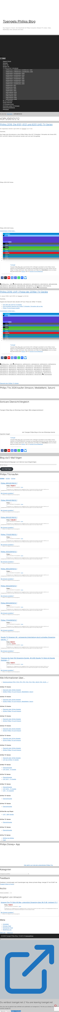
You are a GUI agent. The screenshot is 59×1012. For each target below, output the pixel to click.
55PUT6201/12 (4, 287)
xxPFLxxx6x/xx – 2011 (11, 95)
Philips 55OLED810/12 (9, 586)
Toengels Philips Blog (19, 21)
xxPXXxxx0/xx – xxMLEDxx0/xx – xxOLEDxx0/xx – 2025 (19, 71)
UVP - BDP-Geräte (8, 814)
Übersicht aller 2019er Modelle (12, 758)
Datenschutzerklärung (9, 107)
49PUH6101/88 (53, 284)
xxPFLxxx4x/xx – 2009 (11, 99)
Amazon (23, 271)
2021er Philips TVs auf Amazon (12, 740)
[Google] (12, 277)
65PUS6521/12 (12, 374)
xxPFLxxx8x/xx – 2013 (11, 92)
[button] (6, 234)
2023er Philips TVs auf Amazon (12, 721)
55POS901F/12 (38, 371)
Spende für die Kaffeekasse (36, 271)
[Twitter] (5, 277)
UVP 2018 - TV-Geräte (9, 769)
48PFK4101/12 (12, 369)
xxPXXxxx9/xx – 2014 (11, 90)
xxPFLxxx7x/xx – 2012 (11, 94)
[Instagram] (15, 277)
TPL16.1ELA (29, 287)
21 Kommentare (47, 374)
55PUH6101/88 (21, 286)
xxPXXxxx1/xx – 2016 (11, 87)
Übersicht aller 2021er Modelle (12, 738)
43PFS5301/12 (21, 367)
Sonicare (5, 63)
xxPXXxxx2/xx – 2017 (11, 85)
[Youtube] (9, 277)
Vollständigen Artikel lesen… (7, 231)
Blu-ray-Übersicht (8, 100)
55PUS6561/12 (30, 372)
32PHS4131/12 (30, 366)
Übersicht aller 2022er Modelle (12, 729)
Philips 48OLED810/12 (9, 569)
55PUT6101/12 (47, 286)
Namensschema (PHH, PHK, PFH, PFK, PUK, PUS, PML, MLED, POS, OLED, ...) (25, 682)
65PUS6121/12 (13, 287)
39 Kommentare (42, 287)
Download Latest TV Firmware (11, 106)
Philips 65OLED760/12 (9, 517)
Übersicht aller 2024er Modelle (12, 709)
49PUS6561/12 (4, 371)
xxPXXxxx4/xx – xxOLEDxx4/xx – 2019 (15, 82)
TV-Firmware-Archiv (8, 104)
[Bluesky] (25, 277)
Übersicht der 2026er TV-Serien (9, 383)
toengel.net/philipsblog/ (7, 273)
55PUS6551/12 (21, 372)
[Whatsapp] (18, 277)
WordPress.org (7, 929)
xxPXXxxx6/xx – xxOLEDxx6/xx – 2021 (15, 78)
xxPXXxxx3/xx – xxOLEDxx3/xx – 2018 (15, 83)
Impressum (6, 109)
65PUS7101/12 (21, 374)
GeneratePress (29, 936)
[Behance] (22, 277)
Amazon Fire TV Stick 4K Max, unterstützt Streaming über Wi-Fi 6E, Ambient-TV (29, 902)
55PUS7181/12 (4, 374)
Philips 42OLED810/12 (9, 552)
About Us (10, 932)
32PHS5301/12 (38, 366)
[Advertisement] (29, 45)
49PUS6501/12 (38, 369)
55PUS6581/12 (39, 372)
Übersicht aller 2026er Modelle (12, 690)
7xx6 (4, 840)
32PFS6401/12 (4, 366)
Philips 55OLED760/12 (9, 500)
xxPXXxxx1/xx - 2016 (7, 284)
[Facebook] (2, 277)
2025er (8, 478)
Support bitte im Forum (7, 884)
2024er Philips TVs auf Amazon (12, 711)
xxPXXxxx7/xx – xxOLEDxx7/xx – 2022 (15, 76)
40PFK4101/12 (47, 366)
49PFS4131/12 (21, 369)
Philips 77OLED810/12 (9, 620)
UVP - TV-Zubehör (8, 790)
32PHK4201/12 (21, 366)
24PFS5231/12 (27, 364)
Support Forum (7, 61)
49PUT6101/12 (12, 286)
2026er (2, 478)
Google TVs (6, 66)
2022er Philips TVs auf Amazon (12, 730)
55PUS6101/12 (30, 286)
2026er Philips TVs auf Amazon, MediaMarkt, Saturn (18, 692)
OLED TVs (5, 64)
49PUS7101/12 (21, 371)
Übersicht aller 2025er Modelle (12, 699)
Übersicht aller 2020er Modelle (12, 748)
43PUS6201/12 (36, 284)
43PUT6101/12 (44, 284)
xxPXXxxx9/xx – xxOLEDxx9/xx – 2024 (15, 73)
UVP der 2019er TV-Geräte (11, 760)
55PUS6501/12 (13, 372)
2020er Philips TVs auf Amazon (12, 750)
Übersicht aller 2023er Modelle (12, 719)
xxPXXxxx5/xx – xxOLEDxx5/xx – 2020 (15, 80)
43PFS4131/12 (12, 367)
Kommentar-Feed (8, 928)
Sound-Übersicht (7, 102)
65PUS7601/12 (30, 374)
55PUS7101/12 (47, 372)
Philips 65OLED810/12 (9, 603)
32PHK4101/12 (12, 366)
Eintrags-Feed (7, 926)
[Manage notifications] (55, 1005)
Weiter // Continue (16, 1011)
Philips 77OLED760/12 (9, 534)
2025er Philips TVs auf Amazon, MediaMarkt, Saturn (18, 701)
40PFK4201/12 (4, 367)
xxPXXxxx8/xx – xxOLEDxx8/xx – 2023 (15, 75)
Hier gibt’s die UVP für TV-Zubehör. (12, 304)
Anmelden (6, 924)
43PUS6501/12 (46, 367)
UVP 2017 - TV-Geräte (9, 779)
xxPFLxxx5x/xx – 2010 (11, 97)
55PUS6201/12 (38, 286)
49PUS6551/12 (46, 369)
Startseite (9, 114)
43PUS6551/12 (4, 369)
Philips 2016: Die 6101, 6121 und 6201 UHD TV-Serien (26, 124)
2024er (13, 478)
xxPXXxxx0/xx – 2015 (11, 88)
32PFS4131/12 (52, 364)
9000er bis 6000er (8, 838)
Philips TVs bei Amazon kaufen (11, 308)
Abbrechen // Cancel (5, 1011)
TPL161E (34, 287)
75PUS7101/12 (38, 374)
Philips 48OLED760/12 (9, 483)
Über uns (2, 932)
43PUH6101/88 (18, 284)
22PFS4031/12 (18, 364)
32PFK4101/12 (43, 364)
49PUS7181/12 (30, 371)
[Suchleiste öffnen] (1, 56)
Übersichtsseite (7, 767)
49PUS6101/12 (4, 286)
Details (22, 487)
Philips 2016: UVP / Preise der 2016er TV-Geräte (24, 291)
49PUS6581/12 (13, 371)
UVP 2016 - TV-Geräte (9, 789)
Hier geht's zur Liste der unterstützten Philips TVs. (38, 865)
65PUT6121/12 (21, 287)
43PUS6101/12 (27, 284)
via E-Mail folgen (6, 469)
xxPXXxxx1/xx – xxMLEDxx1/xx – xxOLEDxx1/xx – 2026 (19, 70)
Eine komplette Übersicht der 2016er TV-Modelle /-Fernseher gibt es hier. (23, 306)
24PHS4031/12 (35, 364)
